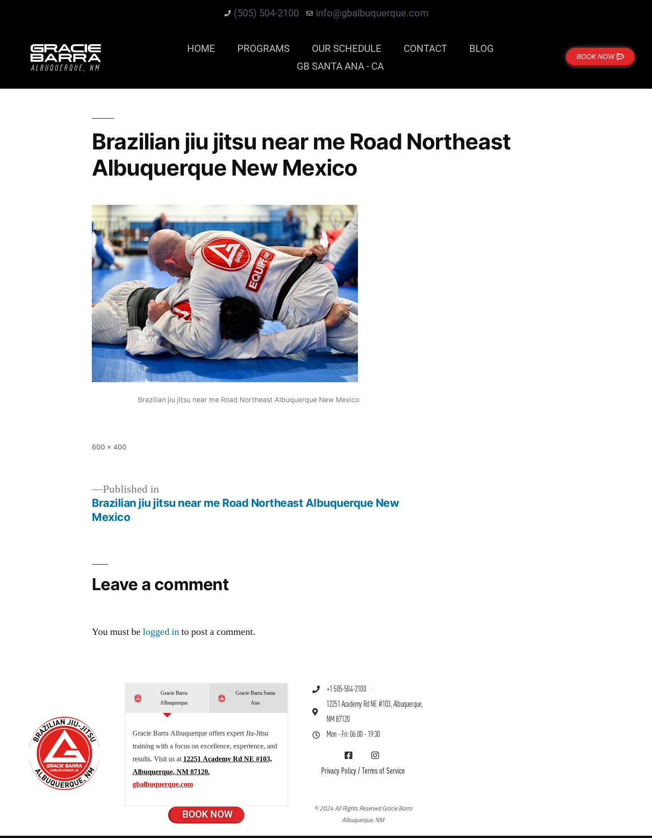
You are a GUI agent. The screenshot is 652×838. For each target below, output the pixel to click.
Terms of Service (383, 771)
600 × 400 (109, 447)
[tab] (167, 698)
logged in (161, 632)
